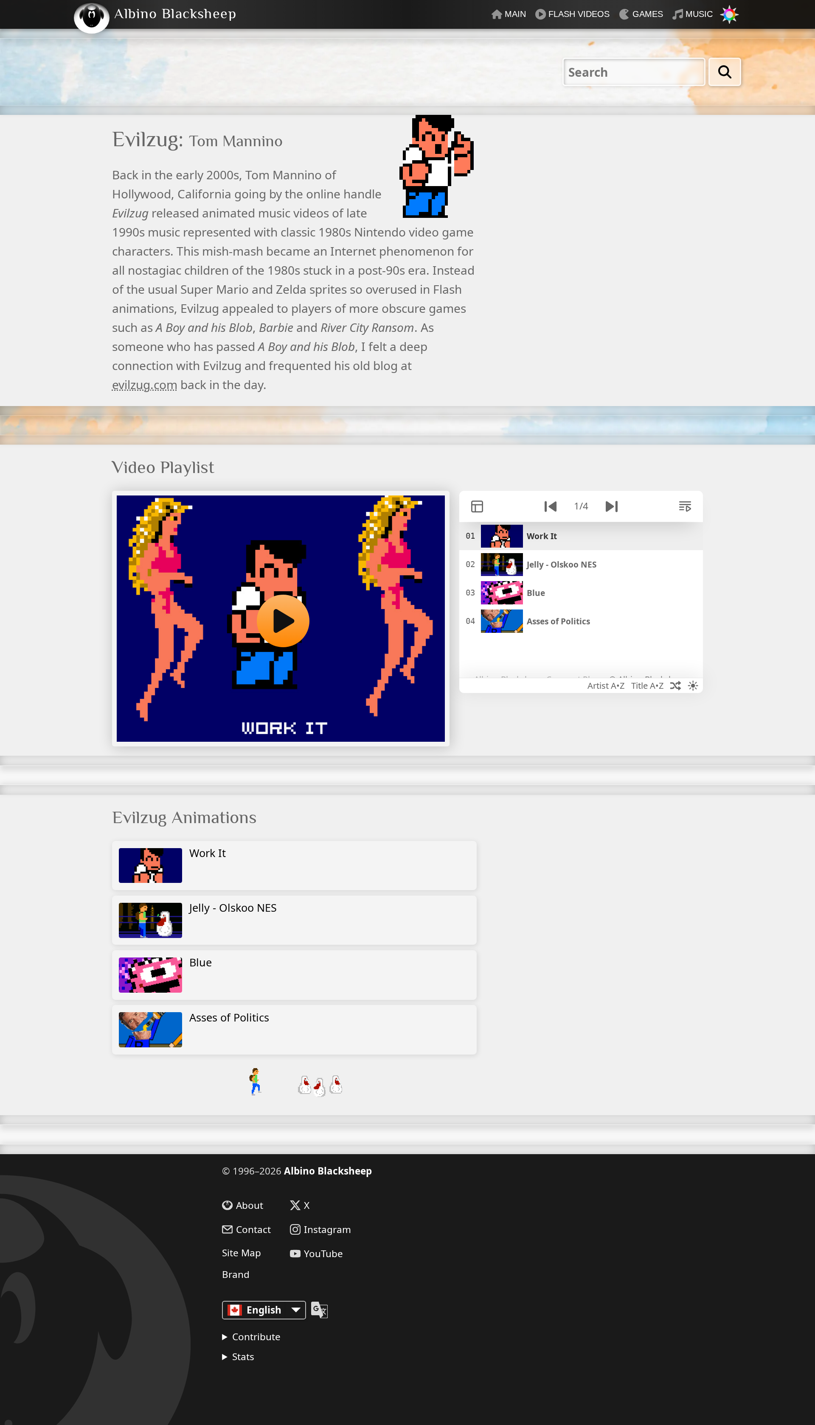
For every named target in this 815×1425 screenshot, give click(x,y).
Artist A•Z (606, 685)
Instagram (327, 1229)
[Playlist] (685, 506)
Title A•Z (647, 685)
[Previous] (550, 506)
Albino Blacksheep (328, 1170)
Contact (253, 1229)
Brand (236, 1274)
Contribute (256, 1336)
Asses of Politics (229, 1017)
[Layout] (477, 506)
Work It (207, 853)
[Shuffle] (675, 685)
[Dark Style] (693, 685)
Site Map (241, 1253)
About (249, 1205)
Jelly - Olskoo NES (233, 907)
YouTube (323, 1253)
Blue (200, 962)
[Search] (725, 72)
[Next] (611, 506)
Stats (243, 1356)
